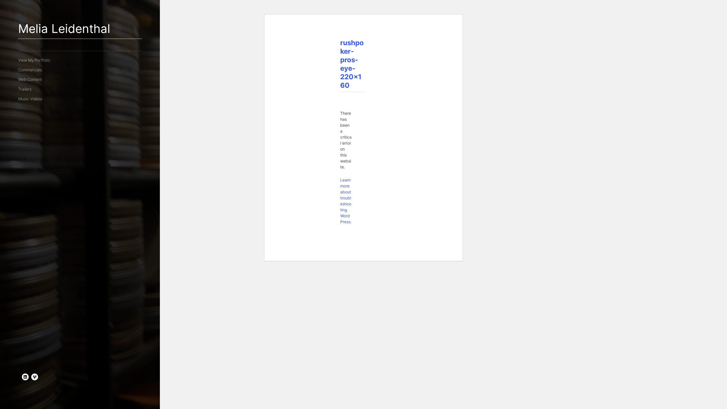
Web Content (30, 79)
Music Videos (30, 98)
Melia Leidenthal (64, 28)
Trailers (25, 89)
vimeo (34, 376)
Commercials (30, 69)
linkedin (25, 376)
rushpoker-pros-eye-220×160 (352, 64)
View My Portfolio (34, 60)
